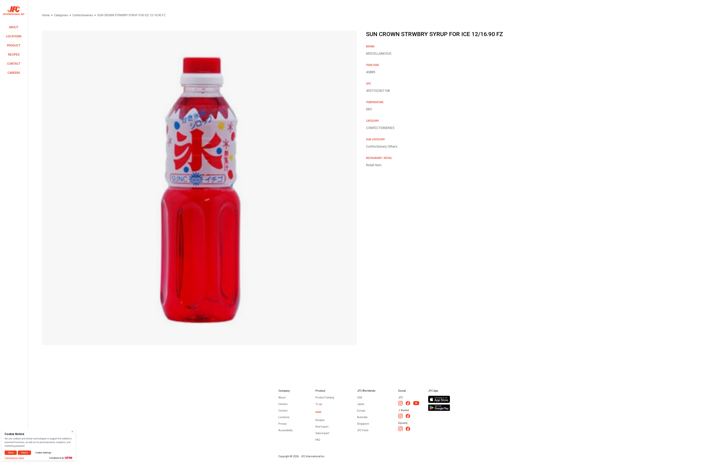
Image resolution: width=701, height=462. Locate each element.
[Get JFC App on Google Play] (439, 407)
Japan (360, 404)
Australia (362, 417)
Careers (13, 73)
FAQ (317, 439)
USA (359, 397)
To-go (318, 404)
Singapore (363, 423)
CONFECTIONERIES (82, 15)
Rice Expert (321, 426)
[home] (13, 11)
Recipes (14, 54)
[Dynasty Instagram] (400, 428)
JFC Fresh (362, 430)
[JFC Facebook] (408, 403)
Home (46, 15)
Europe (361, 410)
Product (13, 45)
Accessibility (285, 430)
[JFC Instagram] (400, 403)
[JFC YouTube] (416, 403)
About (13, 27)
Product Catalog (324, 397)
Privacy (282, 423)
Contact (13, 63)
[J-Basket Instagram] (400, 416)
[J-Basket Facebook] (408, 416)
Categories (61, 15)
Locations (14, 36)
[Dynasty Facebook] (408, 428)
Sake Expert (322, 433)
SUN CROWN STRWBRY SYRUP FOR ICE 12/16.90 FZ (131, 15)
